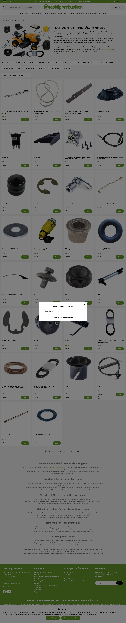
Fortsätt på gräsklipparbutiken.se (63, 317)
